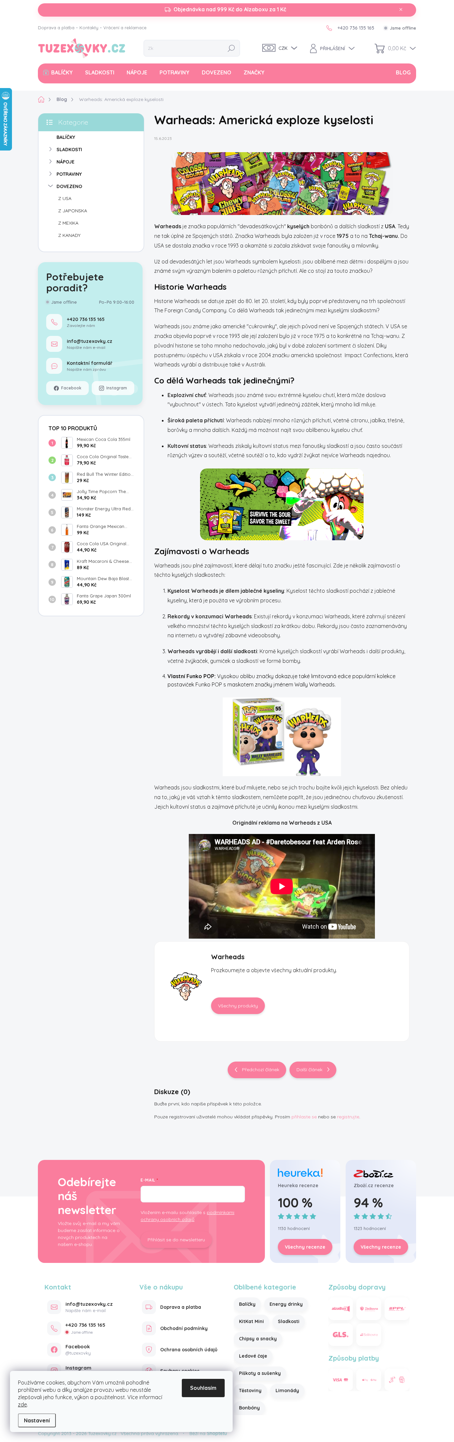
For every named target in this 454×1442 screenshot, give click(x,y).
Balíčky (247, 1304)
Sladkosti (288, 1321)
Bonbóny (249, 1408)
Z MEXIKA (68, 223)
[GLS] (340, 1334)
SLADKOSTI (69, 150)
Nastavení (37, 1420)
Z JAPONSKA (72, 211)
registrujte (348, 1117)
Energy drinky (286, 1304)
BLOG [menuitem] (403, 72)
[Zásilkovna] (368, 1308)
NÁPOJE (65, 162)
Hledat (231, 48)
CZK (283, 48)
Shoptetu (217, 1433)
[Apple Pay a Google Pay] (368, 1380)
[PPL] (397, 1308)
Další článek (309, 1070)
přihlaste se (304, 1117)
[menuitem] (58, 72)
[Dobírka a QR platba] (397, 1380)
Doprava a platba (56, 27)
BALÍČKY (66, 137)
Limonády (287, 1390)
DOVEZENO (69, 186)
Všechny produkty (238, 1006)
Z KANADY (69, 235)
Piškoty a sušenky (260, 1373)
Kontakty (88, 27)
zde (22, 1404)
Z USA (64, 198)
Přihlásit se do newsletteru (176, 1240)
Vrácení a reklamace (125, 27)
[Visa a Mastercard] (340, 1380)
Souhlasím (203, 1388)
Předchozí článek (260, 1070)
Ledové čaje (253, 1356)
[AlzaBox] (340, 1308)
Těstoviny (250, 1390)
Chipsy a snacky (258, 1339)
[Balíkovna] (368, 1334)
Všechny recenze (305, 1247)
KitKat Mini (251, 1321)
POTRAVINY (69, 174)
